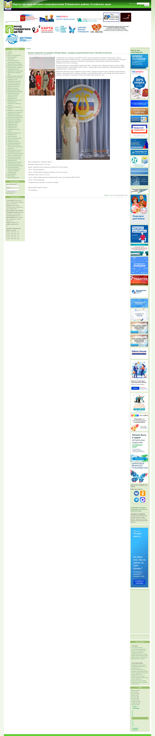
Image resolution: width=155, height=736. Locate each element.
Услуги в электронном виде (14, 138)
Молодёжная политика (13, 141)
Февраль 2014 (134, 690)
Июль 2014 (133, 698)
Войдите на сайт (108, 195)
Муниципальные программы (15, 64)
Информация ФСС (12, 127)
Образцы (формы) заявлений (15, 76)
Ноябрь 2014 (134, 704)
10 (132, 725)
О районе (10, 52)
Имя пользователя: (11, 184)
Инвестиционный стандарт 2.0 (15, 65)
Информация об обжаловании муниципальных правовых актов (15, 72)
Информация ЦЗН (12, 126)
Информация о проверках (14, 81)
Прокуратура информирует (15, 121)
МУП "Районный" (12, 174)
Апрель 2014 (134, 693)
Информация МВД (12, 124)
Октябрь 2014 (134, 703)
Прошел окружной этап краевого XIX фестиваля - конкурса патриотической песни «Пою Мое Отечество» (70, 53)
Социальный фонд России (14, 143)
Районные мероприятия (14, 84)
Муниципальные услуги (13, 86)
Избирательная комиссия (14, 119)
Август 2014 (134, 700)
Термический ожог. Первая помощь (139, 657)
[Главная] (8, 10)
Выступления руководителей (15, 117)
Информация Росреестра (14, 133)
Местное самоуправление (14, 55)
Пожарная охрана (12, 160)
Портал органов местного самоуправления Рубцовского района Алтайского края (61, 4)
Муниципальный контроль (14, 164)
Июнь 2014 (133, 696)
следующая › (135, 728)
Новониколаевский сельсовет (138, 658)
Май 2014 (133, 695)
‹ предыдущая (135, 708)
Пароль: (8, 187)
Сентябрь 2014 (134, 701)
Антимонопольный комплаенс (15, 165)
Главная (28, 48)
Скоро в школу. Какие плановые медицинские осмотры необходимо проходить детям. (139, 682)
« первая (134, 706)
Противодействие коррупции (15, 91)
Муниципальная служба (14, 90)
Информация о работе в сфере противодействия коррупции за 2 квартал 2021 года (138, 666)
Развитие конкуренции (13, 177)
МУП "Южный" (11, 176)
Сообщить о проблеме (139, 582)
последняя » (135, 730)
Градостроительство (13, 139)
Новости (10, 53)
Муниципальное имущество (15, 162)
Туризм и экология (12, 136)
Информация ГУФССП (13, 122)
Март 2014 (133, 692)
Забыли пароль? (10, 193)
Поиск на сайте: (133, 3)
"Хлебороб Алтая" (12, 134)
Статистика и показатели (14, 83)
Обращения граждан (13, 88)
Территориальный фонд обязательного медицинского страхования (15, 146)
